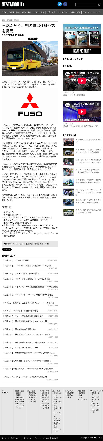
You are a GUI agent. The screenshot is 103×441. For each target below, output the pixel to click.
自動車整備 (45, 393)
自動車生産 (32, 397)
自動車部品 (32, 393)
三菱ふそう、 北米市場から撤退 (31, 260)
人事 (55, 425)
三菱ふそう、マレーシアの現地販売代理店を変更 (31, 316)
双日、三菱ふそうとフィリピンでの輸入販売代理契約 (31, 378)
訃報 (55, 427)
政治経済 (57, 421)
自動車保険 (45, 404)
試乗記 (18, 395)
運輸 (55, 404)
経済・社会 (51, 12)
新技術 (69, 397)
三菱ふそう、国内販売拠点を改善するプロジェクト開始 (31, 322)
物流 (55, 406)
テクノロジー (63, 12)
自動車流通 (20, 399)
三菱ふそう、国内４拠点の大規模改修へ (31, 329)
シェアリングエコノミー (58, 414)
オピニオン (83, 399)
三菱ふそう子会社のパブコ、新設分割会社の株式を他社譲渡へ (31, 370)
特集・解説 (75, 12)
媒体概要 (5, 393)
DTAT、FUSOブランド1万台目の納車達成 (31, 311)
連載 (80, 397)
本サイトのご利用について (11, 438)
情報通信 (70, 395)
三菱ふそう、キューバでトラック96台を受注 (31, 274)
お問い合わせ (27, 438)
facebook (65, 4)
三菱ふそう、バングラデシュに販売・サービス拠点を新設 (31, 280)
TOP (4, 12)
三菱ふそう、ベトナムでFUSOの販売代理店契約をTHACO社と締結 (31, 288)
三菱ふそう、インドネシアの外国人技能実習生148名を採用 (31, 267)
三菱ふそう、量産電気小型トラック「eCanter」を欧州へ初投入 (31, 354)
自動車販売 (20, 397)
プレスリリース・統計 (91, 12)
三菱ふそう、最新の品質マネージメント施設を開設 (31, 342)
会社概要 (55, 438)
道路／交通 (58, 401)
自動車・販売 (14, 12)
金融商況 (57, 423)
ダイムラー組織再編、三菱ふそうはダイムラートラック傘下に (31, 304)
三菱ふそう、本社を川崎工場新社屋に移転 (31, 348)
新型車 (18, 393)
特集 (80, 395)
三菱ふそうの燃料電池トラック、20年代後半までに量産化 (31, 362)
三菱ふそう (22, 244)
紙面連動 (82, 393)
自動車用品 (45, 397)
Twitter (60, 4)
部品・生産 (26, 12)
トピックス (58, 419)
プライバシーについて (41, 438)
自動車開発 (70, 393)
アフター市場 (39, 12)
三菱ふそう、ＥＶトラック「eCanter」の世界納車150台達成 (31, 296)
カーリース (20, 404)
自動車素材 (32, 395)
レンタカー (20, 401)
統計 (93, 412)
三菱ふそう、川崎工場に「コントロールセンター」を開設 (31, 335)
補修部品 (44, 395)
